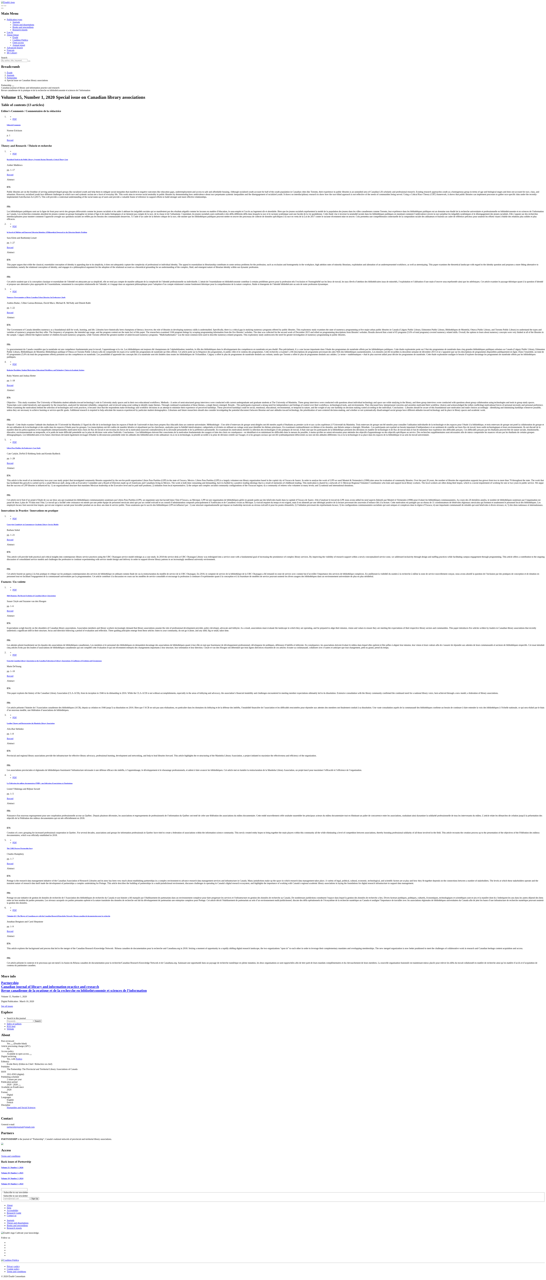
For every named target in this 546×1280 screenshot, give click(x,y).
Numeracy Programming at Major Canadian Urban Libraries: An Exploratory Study (36, 297)
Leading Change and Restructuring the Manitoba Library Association (31, 723)
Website (10, 1029)
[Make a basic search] (2, 5)
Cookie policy (13, 1269)
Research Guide (14, 1213)
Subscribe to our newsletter (15, 1196)
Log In (10, 32)
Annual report (19, 45)
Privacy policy (13, 1266)
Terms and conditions (10, 1156)
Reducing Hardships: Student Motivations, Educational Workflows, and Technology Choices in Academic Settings (45, 370)
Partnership (12, 78)
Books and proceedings (23, 27)
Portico (19, 1059)
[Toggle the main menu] (2, 8)
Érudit (15, 37)
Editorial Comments (14, 125)
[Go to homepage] (8, 2)
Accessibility (12, 1210)
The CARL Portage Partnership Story (20, 848)
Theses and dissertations (23, 24)
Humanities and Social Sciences (21, 1107)
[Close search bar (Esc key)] (5, 5)
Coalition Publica (20, 40)
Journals (16, 22)
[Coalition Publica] (10, 1260)
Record (10, 140)
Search (4, 57)
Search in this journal (16, 1018)
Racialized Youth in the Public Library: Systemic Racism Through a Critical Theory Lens (37, 159)
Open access (18, 42)
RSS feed (11, 1026)
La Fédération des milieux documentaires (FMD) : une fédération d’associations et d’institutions (40, 783)
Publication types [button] (14, 19)
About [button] (10, 35)
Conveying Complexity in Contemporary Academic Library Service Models (32, 524)
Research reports (20, 30)
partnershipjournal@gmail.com (21, 1127)
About (16, 35)
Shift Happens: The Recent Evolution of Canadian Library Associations (31, 596)
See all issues (7, 1006)
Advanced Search (15, 47)
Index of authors (14, 1024)
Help (9, 1208)
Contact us (11, 1215)
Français (10, 50)
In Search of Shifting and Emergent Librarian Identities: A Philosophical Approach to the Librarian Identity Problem (47, 232)
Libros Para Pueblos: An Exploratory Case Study (24, 448)
